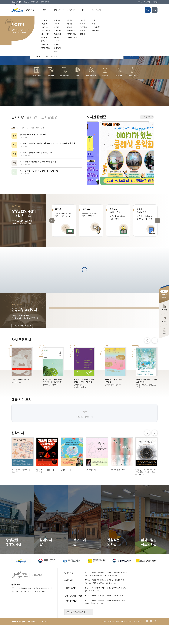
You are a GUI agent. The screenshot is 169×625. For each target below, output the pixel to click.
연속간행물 (44, 45)
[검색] (148, 10)
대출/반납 (70, 27)
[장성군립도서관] (22, 9)
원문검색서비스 (71, 34)
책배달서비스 (71, 31)
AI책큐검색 (44, 27)
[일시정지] (152, 117)
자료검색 (44, 10)
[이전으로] (142, 117)
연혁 (93, 20)
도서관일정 (49, 117)
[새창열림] (120, 153)
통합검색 (44, 20)
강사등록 (56, 45)
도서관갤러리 (83, 27)
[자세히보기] (46, 135)
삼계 (23, 128)
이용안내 (69, 20)
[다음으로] (144, 117)
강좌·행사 (57, 20)
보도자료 (82, 24)
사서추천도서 (45, 34)
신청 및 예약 (59, 10)
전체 (13, 128)
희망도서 (56, 24)
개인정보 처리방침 (18, 605)
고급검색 (44, 24)
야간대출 (56, 27)
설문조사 (82, 34)
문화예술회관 (44, 2)
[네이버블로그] (147, 605)
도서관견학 (57, 48)
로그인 (140, 2)
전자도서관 (44, 38)
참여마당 (82, 10)
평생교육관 (34, 2)
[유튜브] (151, 605)
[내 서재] (155, 10)
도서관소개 (96, 10)
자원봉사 (56, 41)
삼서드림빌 (40, 128)
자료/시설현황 (96, 27)
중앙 (18, 128)
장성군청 (26, 2)
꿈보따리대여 (58, 34)
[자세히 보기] (22, 347)
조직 (93, 24)
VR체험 (56, 38)
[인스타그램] (156, 605)
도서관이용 (71, 10)
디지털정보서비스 (72, 38)
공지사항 (82, 20)
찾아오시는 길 (96, 31)
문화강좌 (32, 117)
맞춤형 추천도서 (46, 48)
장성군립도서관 (16, 2)
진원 (32, 128)
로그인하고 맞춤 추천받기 (22, 309)
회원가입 (147, 2)
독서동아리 (57, 31)
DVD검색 (44, 41)
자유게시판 (82, 31)
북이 (28, 128)
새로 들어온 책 (45, 31)
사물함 (56, 51)
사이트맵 (155, 2)
